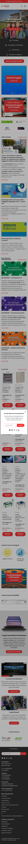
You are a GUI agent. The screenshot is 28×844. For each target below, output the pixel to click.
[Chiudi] (25, 411)
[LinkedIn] (18, 430)
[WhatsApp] (16, 430)
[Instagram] (14, 430)
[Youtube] (12, 430)
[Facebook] (9, 430)
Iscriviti (21, 425)
